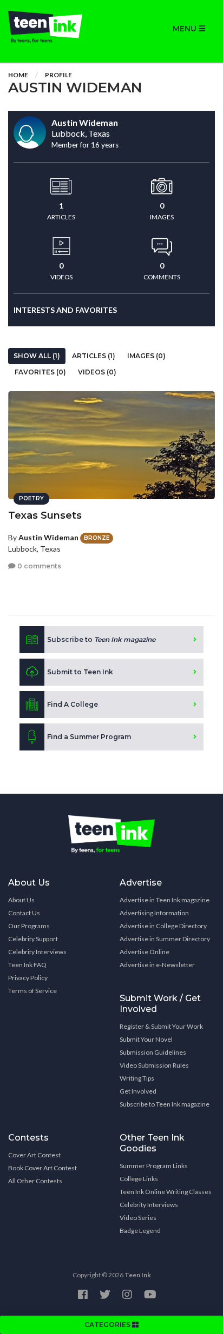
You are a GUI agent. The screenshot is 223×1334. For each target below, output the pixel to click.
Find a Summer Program (89, 737)
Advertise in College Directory (163, 926)
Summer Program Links (154, 1166)
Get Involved (138, 1091)
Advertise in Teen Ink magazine (164, 900)
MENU (186, 28)
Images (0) (146, 356)
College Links (139, 1179)
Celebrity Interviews (37, 952)
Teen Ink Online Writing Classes (166, 1192)
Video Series (138, 1218)
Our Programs (29, 926)
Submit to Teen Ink (80, 672)
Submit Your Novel (146, 1039)
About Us (21, 900)
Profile (58, 75)
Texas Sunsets (45, 515)
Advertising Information (154, 913)
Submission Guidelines (153, 1052)
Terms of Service (32, 991)
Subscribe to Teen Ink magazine (164, 1104)
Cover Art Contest (34, 1155)
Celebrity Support (33, 939)
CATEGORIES (108, 1324)
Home (18, 75)
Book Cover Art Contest (42, 1168)
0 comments (38, 566)
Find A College (72, 704)
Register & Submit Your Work (161, 1026)
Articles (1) (93, 356)
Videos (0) (97, 372)
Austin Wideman (48, 537)
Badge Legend (140, 1230)
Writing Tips (137, 1078)
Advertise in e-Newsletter (157, 965)
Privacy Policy (28, 978)
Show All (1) (37, 356)
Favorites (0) (40, 372)
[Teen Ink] (55, 27)
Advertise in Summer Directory (165, 939)
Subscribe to (101, 639)
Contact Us (24, 913)
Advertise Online (144, 952)
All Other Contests (35, 1181)
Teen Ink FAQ (27, 965)
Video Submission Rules (154, 1065)
